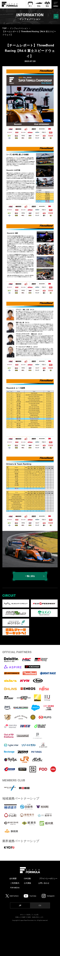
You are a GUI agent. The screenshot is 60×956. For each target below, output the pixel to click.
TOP (4, 28)
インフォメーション (19, 28)
